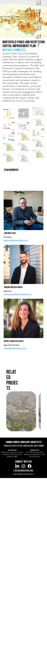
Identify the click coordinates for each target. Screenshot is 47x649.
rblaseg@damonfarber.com (15, 348)
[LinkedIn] (17, 466)
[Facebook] (29, 466)
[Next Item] (36, 411)
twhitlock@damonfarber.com (16, 240)
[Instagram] (23, 466)
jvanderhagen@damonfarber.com (18, 294)
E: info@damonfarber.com (23, 471)
